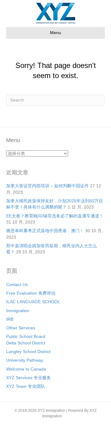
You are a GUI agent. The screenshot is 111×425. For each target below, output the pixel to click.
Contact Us (17, 284)
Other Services (20, 327)
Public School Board (25, 336)
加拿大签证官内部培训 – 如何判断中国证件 (47, 185)
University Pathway (24, 360)
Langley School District (28, 351)
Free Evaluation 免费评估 (31, 293)
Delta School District (25, 342)
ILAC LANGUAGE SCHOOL (33, 301)
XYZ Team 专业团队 (25, 386)
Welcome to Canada (26, 369)
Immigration (17, 310)
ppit (66, 416)
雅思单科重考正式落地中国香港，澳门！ (45, 230)
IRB (9, 319)
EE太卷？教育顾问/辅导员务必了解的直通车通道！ (55, 215)
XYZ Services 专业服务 (28, 377)
